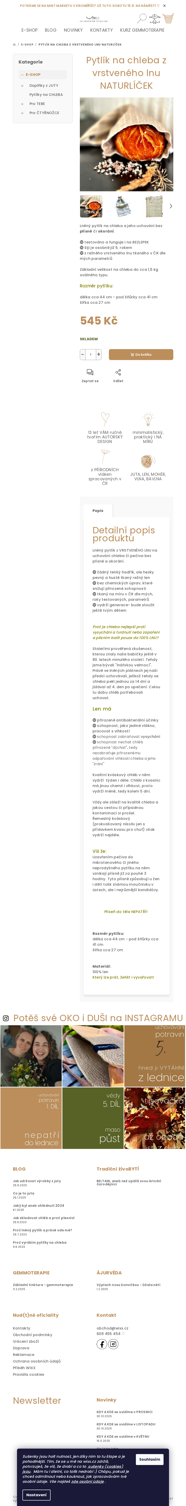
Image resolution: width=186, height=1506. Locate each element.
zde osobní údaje (87, 1481)
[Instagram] (113, 1344)
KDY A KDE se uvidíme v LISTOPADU (126, 1424)
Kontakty (21, 1328)
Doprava (21, 1348)
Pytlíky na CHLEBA (46, 94)
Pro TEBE (37, 103)
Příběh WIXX (24, 1367)
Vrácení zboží (26, 1341)
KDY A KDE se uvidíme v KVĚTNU (123, 1436)
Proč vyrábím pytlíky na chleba (40, 1242)
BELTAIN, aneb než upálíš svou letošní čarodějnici (129, 1182)
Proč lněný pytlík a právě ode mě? (42, 1230)
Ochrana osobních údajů (37, 1361)
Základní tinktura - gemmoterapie (43, 1284)
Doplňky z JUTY (44, 85)
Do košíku (143, 354)
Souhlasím (149, 1459)
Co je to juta (23, 1193)
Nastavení (36, 1495)
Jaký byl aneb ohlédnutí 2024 (38, 1205)
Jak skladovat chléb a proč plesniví (44, 1218)
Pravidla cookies (28, 1374)
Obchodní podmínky (32, 1334)
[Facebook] (102, 1344)
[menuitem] (29, 30)
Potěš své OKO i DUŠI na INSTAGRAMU (98, 1018)
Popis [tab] (98, 510)
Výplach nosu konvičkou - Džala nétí (128, 1284)
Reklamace (23, 1354)
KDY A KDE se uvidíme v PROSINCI (124, 1412)
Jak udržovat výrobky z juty (37, 1181)
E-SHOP (33, 74)
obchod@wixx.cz (113, 1328)
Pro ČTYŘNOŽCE (44, 112)
